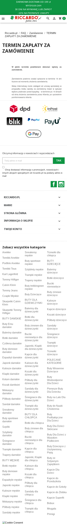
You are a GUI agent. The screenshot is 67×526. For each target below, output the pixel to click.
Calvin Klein (9, 285)
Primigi (51, 514)
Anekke (6, 252)
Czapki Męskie (10, 296)
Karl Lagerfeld (10, 274)
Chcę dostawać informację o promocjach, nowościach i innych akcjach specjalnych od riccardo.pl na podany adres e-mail (32, 172)
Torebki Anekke (10, 257)
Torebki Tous (9, 268)
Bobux (50, 503)
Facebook (54, 184)
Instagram (61, 184)
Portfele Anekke (11, 263)
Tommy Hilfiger (10, 279)
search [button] (48, 18)
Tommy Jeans (10, 290)
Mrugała (51, 508)
